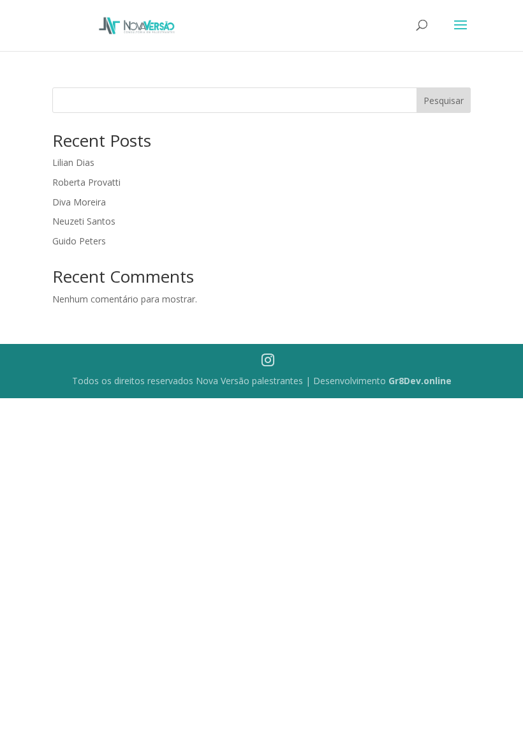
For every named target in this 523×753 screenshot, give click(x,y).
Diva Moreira (79, 202)
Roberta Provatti (86, 182)
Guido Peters (79, 241)
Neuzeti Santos (83, 221)
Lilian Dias (73, 162)
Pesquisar (444, 100)
